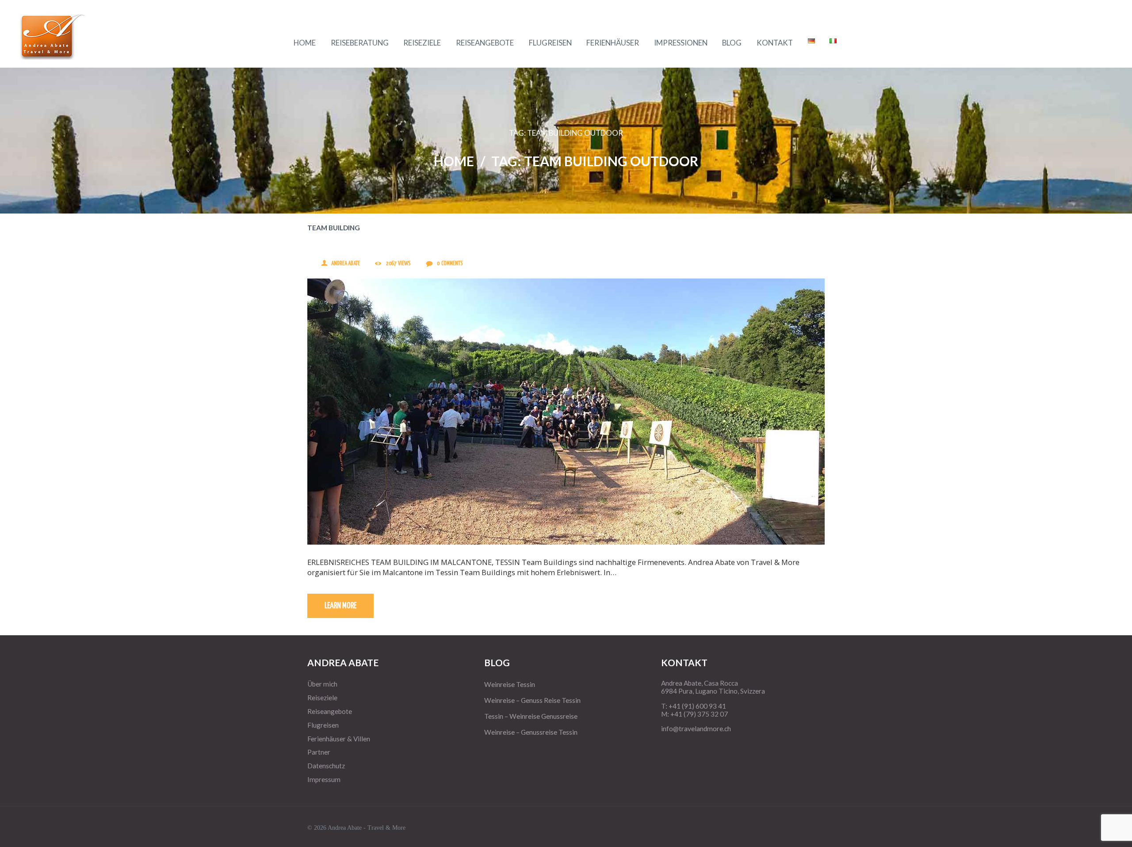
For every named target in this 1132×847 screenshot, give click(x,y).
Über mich (322, 684)
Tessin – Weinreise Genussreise (530, 716)
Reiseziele (322, 698)
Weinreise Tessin (509, 684)
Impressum (323, 779)
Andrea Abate (345, 264)
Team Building (333, 228)
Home (454, 161)
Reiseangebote (329, 711)
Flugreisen (323, 725)
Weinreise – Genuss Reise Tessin (532, 700)
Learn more (340, 606)
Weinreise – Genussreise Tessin (530, 732)
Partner (318, 752)
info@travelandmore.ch (696, 729)
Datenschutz (326, 766)
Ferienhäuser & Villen (338, 739)
